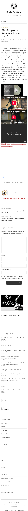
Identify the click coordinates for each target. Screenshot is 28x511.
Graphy (23, 505)
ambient (8, 182)
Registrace (4, 471)
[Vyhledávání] (25, 21)
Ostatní (3, 426)
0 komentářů (4, 41)
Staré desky (4, 433)
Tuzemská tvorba (5, 437)
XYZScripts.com (21, 510)
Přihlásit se (4, 444)
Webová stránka (6, 269)
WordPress (8, 505)
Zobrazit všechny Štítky (7, 492)
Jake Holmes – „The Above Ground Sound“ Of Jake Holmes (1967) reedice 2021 (13, 379)
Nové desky (4, 27)
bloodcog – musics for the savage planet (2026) (13, 374)
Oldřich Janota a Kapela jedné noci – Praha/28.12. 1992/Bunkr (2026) (10, 357)
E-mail (3, 262)
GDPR (3, 460)
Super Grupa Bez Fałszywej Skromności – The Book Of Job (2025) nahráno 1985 (13, 363)
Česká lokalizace (5, 485)
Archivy (3, 407)
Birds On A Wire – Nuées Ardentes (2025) (12, 385)
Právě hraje (4, 430)
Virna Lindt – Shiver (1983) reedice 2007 (11, 369)
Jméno (3, 255)
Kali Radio (4, 416)
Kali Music (14, 12)
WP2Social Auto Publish (8, 510)
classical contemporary (17, 182)
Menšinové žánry (5, 419)
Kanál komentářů (5, 481)
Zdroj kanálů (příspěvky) (7, 478)
